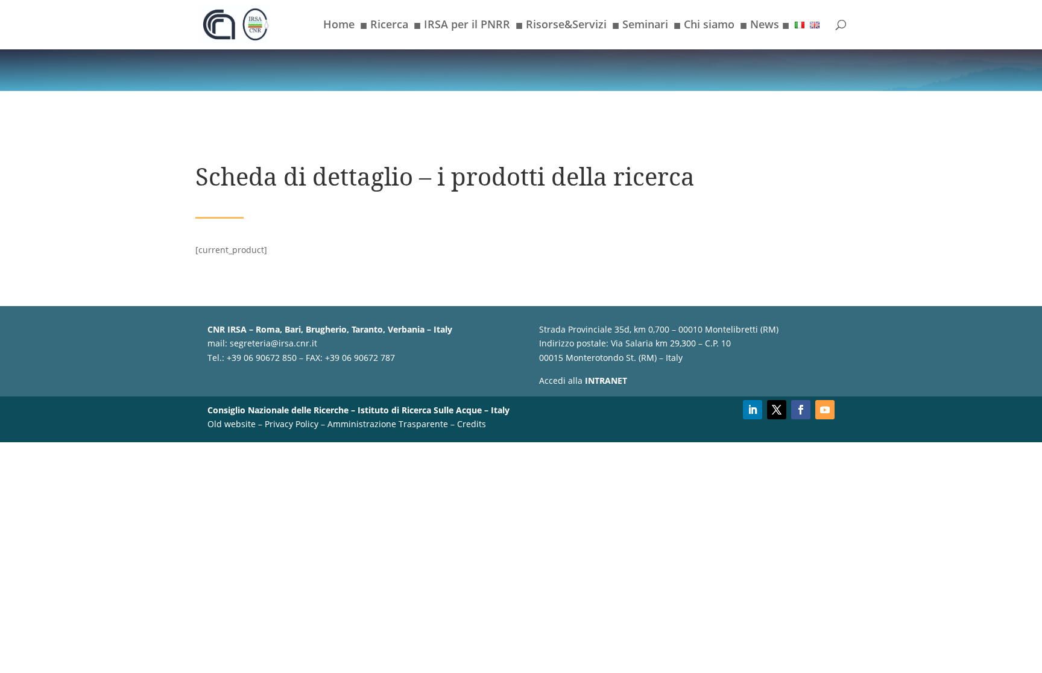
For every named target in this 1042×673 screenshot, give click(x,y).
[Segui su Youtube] (825, 409)
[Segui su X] (776, 409)
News (764, 26)
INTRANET (606, 380)
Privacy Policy (291, 424)
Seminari (640, 26)
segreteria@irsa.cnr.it (273, 343)
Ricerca (384, 26)
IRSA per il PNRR (462, 26)
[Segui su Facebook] (800, 409)
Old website (231, 424)
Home (339, 25)
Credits (471, 424)
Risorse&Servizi (561, 26)
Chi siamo (704, 26)
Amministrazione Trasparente (387, 424)
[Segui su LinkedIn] (752, 409)
